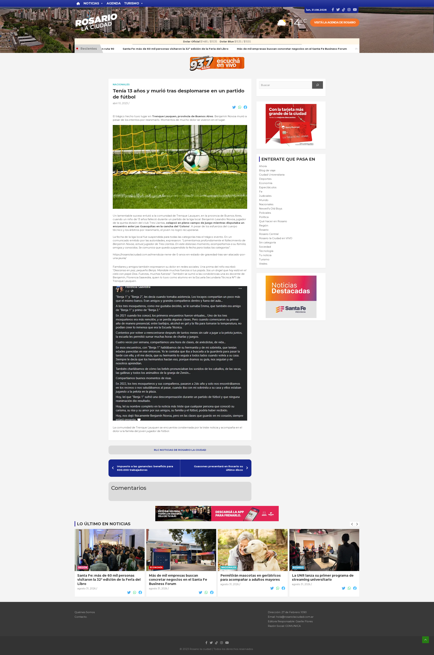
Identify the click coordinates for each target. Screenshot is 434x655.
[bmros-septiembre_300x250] (291, 105)
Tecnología (266, 251)
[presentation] (352, 524)
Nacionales (121, 84)
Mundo (263, 200)
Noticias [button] (91, 3)
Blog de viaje (267, 170)
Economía (265, 183)
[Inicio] (78, 3)
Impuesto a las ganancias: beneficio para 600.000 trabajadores (145, 468)
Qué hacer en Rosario (273, 221)
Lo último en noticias (103, 523)
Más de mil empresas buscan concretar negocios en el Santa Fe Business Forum (106, 580)
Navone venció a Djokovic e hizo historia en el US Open (319, 578)
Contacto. (81, 616)
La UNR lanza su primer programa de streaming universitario (251, 578)
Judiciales (265, 195)
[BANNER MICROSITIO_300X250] (291, 277)
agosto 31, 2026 (86, 588)
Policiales (265, 212)
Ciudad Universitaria (271, 174)
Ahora (263, 166)
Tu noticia (265, 255)
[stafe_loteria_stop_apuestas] (217, 507)
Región (263, 225)
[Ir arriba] (425, 639)
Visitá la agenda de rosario (335, 22)
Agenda (114, 3)
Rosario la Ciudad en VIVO (275, 238)
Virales (263, 263)
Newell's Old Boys (270, 208)
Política (264, 217)
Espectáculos (267, 187)
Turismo (264, 259)
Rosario (264, 229)
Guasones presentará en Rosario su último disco (218, 468)
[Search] (317, 85)
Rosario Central (269, 234)
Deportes (265, 178)
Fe (260, 191)
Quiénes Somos (85, 612)
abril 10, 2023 (120, 103)
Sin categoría (267, 242)
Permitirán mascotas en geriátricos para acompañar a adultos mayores (179, 578)
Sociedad (265, 246)
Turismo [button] (131, 3)
